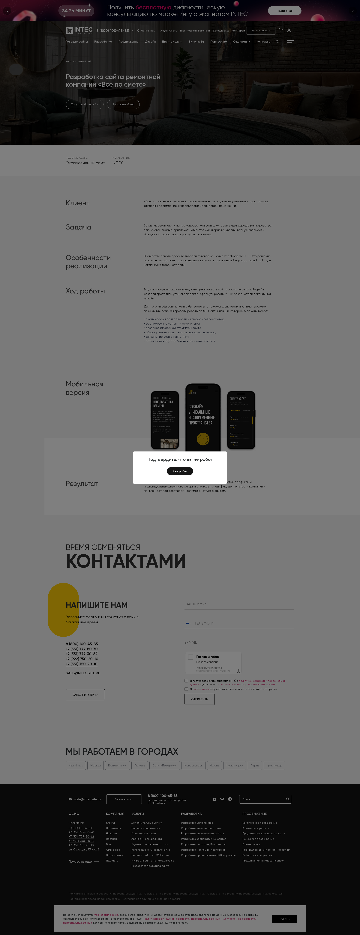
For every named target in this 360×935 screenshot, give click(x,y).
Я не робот (180, 471)
